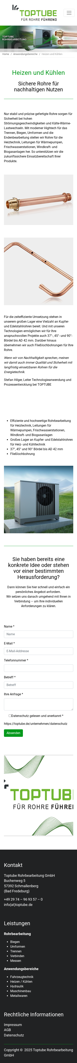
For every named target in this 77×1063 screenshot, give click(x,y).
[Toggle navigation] (69, 13)
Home (5, 54)
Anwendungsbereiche (25, 54)
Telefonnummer (16, 660)
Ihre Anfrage (13, 694)
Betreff (10, 677)
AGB (7, 1030)
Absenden (13, 733)
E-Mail (9, 643)
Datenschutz (14, 1035)
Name (9, 626)
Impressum (13, 1025)
